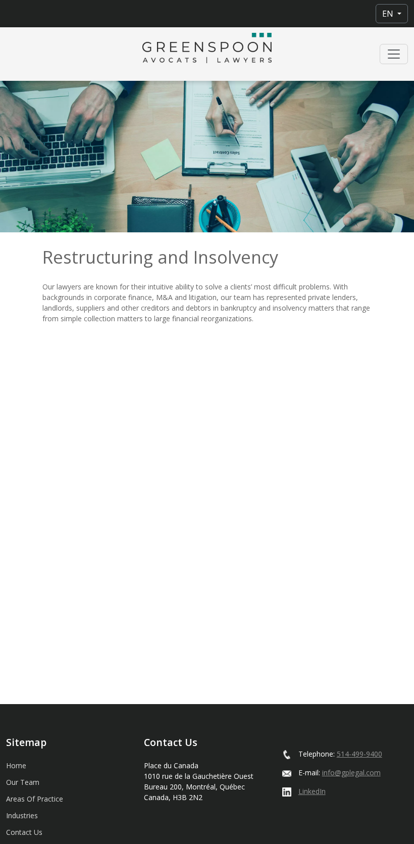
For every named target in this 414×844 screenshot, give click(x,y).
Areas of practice (34, 799)
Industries (22, 815)
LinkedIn (312, 791)
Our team (22, 782)
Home (16, 765)
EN (388, 13)
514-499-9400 (359, 754)
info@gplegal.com (351, 772)
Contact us (24, 832)
